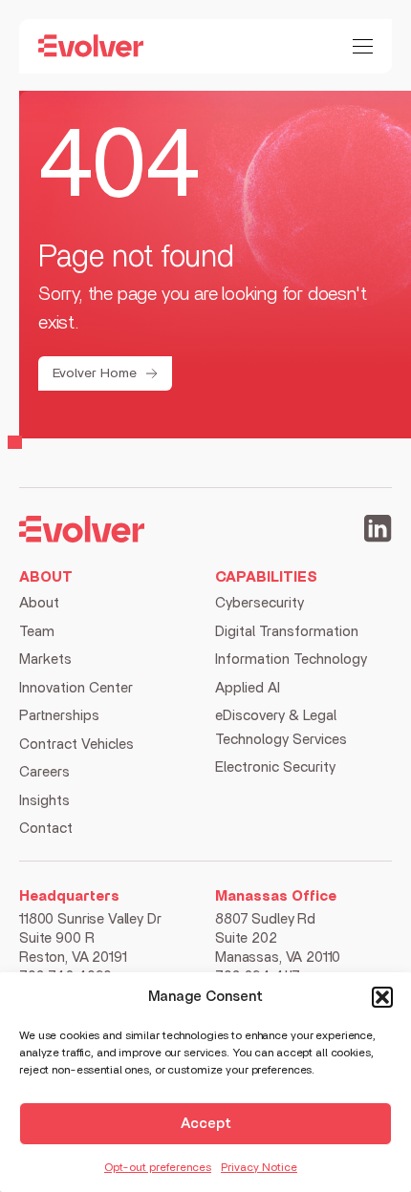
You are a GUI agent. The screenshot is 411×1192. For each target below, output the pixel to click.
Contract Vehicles (76, 744)
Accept (206, 1124)
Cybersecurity (259, 603)
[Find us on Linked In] (378, 532)
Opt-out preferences (157, 1167)
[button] (382, 997)
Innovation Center (76, 688)
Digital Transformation (286, 632)
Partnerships (59, 716)
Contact (46, 828)
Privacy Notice (259, 1167)
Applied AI (247, 688)
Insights (44, 801)
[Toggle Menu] (363, 46)
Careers (44, 772)
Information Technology (291, 659)
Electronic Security (275, 767)
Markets (45, 659)
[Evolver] (90, 45)
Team (36, 632)
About (39, 603)
